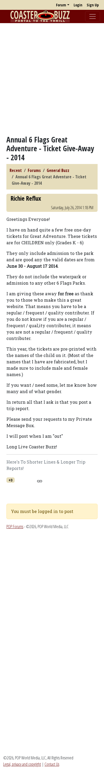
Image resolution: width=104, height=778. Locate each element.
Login (78, 4)
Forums (34, 170)
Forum (61, 4)
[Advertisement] (52, 79)
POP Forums (14, 526)
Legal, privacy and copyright (22, 764)
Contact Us (52, 764)
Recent (16, 170)
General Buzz (58, 170)
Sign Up (93, 4)
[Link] (39, 480)
